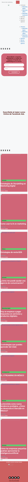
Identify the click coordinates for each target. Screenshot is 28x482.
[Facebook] (10, 477)
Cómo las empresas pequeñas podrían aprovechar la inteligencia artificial (13, 450)
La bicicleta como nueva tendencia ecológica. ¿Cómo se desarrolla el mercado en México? (13, 407)
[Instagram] (12, 477)
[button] (19, 25)
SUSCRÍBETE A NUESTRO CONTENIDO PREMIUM (14, 462)
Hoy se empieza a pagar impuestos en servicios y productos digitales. (11, 313)
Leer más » (3, 189)
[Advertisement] (14, 92)
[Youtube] (15, 477)
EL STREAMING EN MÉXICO (12, 375)
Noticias (23, 16)
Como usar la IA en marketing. (13, 224)
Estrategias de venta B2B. (11, 252)
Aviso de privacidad (14, 480)
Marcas (22, 18)
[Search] (18, 2)
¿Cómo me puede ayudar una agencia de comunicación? (13, 282)
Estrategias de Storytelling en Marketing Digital (13, 185)
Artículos (23, 5)
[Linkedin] (18, 477)
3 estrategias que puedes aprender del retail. (11, 346)
